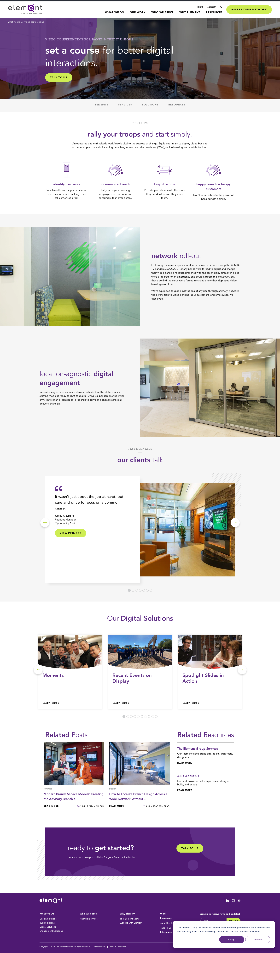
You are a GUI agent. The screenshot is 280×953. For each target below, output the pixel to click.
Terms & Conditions (117, 947)
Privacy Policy (99, 947)
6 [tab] (147, 590)
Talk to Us (189, 848)
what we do (14, 22)
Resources (214, 12)
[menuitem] (114, 14)
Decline (258, 939)
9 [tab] (152, 716)
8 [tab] (149, 716)
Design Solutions (48, 919)
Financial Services (89, 919)
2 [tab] (133, 590)
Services (125, 105)
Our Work (138, 12)
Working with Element (131, 923)
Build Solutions (47, 923)
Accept (231, 939)
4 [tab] (140, 590)
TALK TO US (58, 78)
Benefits (102, 105)
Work (163, 914)
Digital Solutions (48, 927)
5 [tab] (143, 590)
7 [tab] (151, 590)
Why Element (189, 12)
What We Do (114, 12)
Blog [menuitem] (200, 7)
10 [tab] (156, 716)
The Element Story (129, 919)
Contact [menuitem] (211, 7)
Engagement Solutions (51, 931)
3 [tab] (136, 590)
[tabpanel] (140, 529)
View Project (70, 533)
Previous (44, 522)
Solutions (150, 105)
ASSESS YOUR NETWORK (249, 10)
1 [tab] (129, 590)
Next (235, 522)
